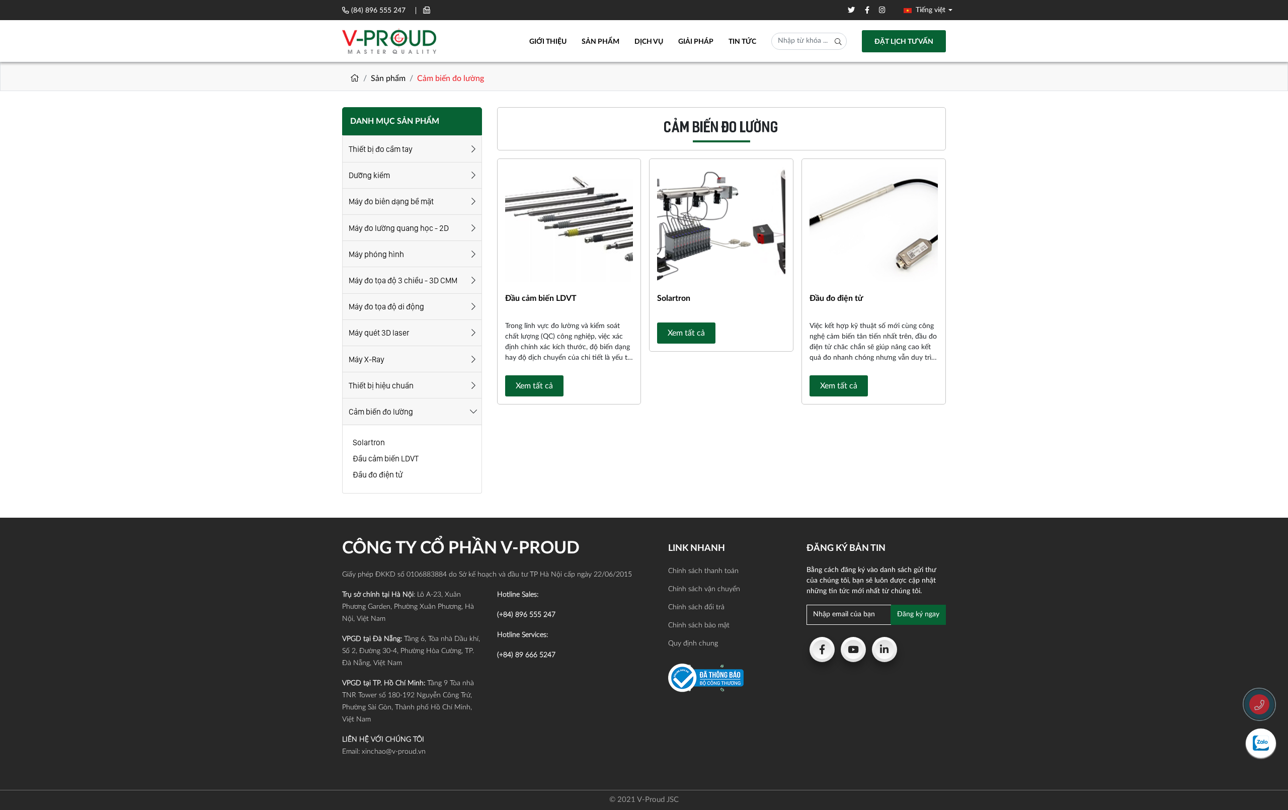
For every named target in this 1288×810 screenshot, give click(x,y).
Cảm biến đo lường (381, 412)
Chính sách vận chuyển (704, 589)
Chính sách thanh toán (703, 571)
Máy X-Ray (366, 359)
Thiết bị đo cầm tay (381, 149)
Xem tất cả (534, 386)
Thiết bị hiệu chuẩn (381, 385)
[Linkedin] (884, 649)
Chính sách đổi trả (696, 607)
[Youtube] (853, 649)
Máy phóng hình (376, 254)
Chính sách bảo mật (699, 625)
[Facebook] (822, 649)
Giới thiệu (548, 41)
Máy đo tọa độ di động (386, 306)
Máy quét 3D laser (379, 333)
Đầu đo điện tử (378, 474)
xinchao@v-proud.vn (394, 751)
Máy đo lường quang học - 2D (399, 228)
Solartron (369, 442)
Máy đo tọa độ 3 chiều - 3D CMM (403, 280)
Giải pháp (695, 41)
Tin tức (742, 41)
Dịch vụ (648, 41)
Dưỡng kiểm (369, 175)
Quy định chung (693, 643)
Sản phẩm (600, 41)
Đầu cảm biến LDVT (386, 458)
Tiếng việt (929, 10)
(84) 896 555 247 (378, 10)
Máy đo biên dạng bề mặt (391, 201)
